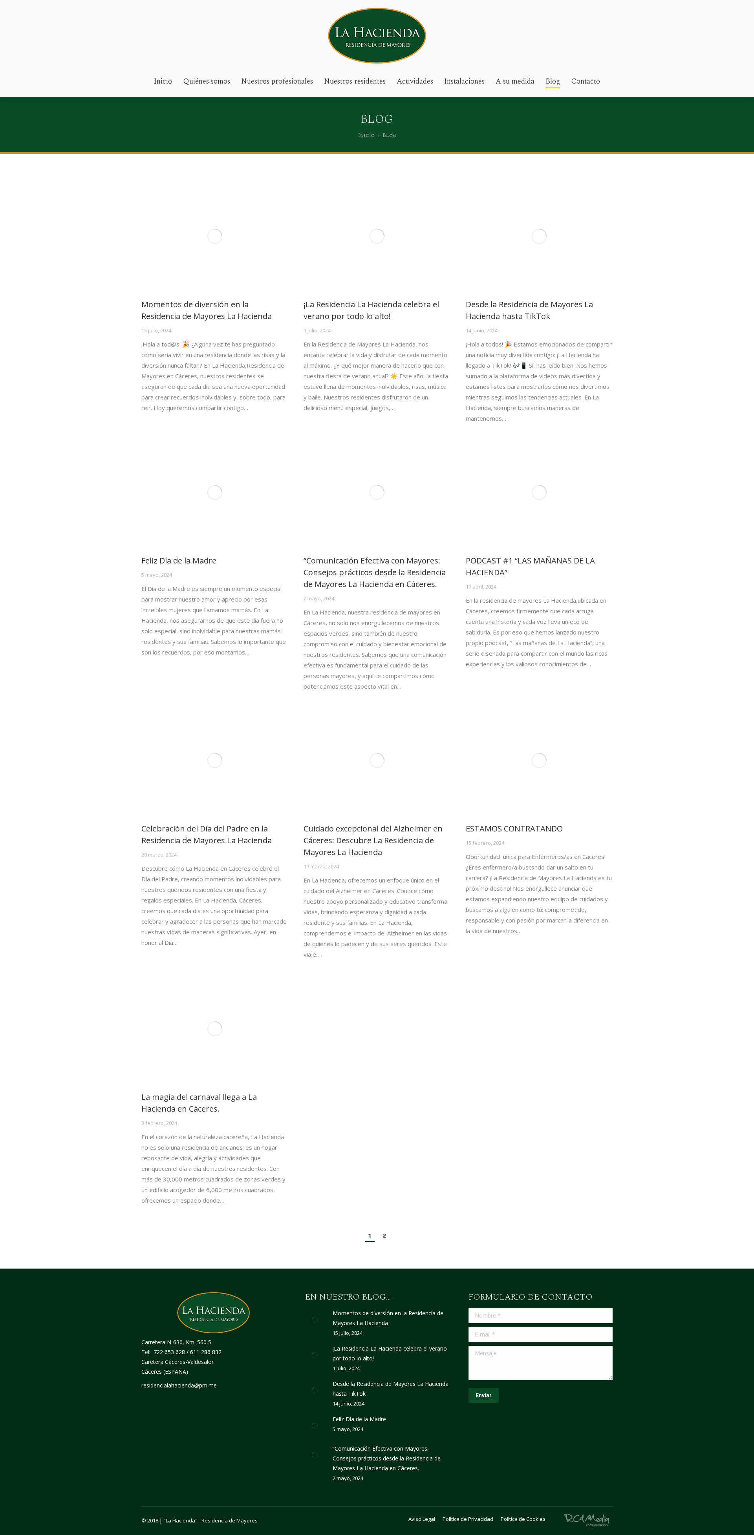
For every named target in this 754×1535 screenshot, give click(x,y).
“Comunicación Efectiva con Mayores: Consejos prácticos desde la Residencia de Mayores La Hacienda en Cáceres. (375, 572)
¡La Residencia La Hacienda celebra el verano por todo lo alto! (371, 310)
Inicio (366, 135)
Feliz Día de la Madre (178, 560)
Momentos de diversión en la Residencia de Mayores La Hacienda (206, 310)
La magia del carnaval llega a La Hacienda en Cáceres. (199, 1103)
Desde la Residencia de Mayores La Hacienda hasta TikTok (529, 310)
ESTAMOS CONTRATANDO (514, 828)
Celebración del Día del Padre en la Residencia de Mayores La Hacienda (206, 834)
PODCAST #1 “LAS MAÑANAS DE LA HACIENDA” (530, 566)
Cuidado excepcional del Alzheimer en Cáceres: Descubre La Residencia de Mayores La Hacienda (373, 840)
